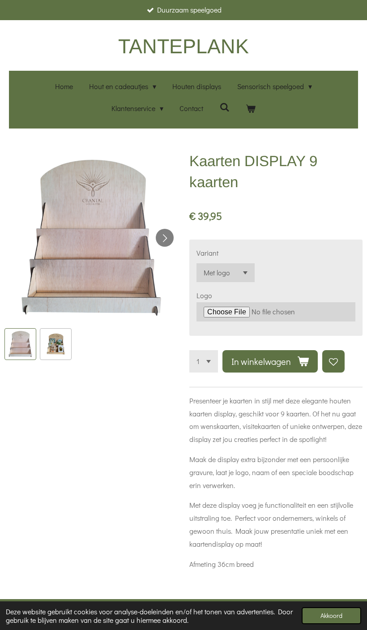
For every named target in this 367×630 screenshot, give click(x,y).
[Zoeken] (224, 107)
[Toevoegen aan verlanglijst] (333, 361)
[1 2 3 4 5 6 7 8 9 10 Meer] (203, 361)
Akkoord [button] (331, 615)
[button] (20, 344)
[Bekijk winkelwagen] (250, 108)
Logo (204, 295)
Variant (207, 252)
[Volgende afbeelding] (165, 238)
